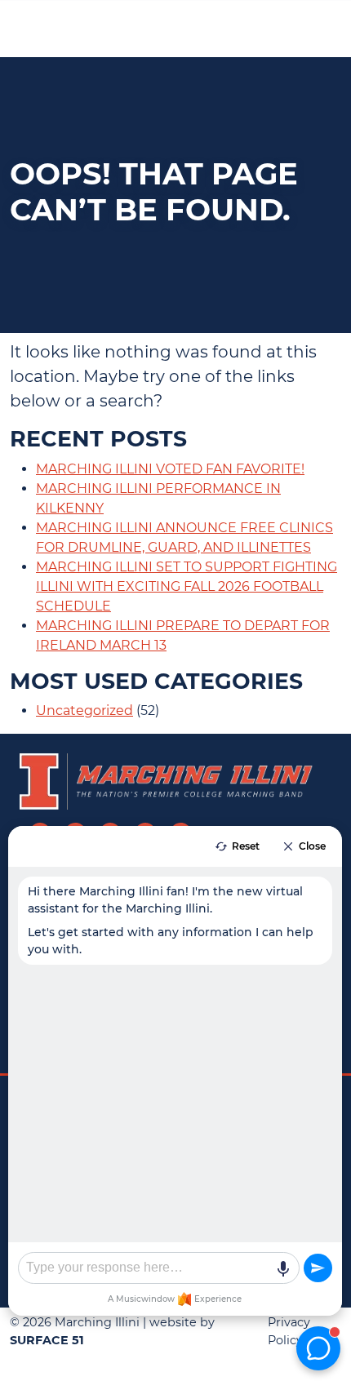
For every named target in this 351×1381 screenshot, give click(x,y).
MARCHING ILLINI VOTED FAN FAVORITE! (170, 469)
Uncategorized (84, 710)
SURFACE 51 (47, 1340)
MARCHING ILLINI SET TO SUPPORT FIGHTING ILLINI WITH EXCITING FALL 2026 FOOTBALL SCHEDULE (186, 586)
